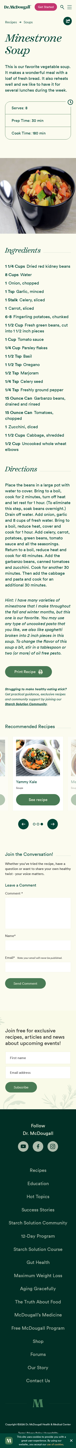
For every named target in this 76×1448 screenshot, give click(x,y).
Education (38, 1183)
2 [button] (38, 824)
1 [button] (34, 824)
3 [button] (42, 824)
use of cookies (55, 1444)
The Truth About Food (38, 1301)
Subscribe (21, 1087)
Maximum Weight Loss (38, 1275)
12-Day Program (38, 1236)
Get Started (46, 7)
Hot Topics (38, 1196)
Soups (28, 22)
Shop (38, 1341)
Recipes (11, 22)
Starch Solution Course (38, 1249)
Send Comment (25, 983)
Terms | (22, 1433)
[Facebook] (38, 1146)
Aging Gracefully (38, 1288)
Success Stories (38, 1209)
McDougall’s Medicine (38, 1315)
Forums (38, 1354)
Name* (10, 936)
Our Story (38, 1367)
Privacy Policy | (35, 1433)
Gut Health (38, 1262)
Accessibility (51, 1433)
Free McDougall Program (38, 1328)
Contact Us (38, 1380)
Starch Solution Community (26, 704)
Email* (10, 957)
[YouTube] (23, 1146)
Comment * (14, 893)
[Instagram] (53, 1146)
